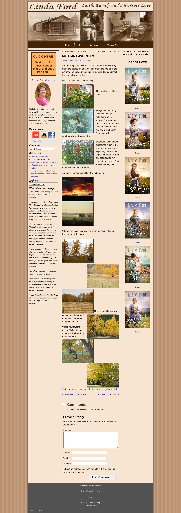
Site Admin (90, 497)
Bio (80, 45)
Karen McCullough (94, 503)
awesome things (86, 389)
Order (137, 153)
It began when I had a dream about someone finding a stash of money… (44, 174)
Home (67, 45)
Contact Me (112, 45)
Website (67, 463)
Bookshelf (94, 45)
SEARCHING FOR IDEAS (74, 51)
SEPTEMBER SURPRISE (107, 51)
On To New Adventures (40, 159)
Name (66, 452)
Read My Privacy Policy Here (44, 80)
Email (66, 458)
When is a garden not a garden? (44, 162)
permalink (112, 389)
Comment (68, 430)
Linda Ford (39, 510)
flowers (99, 389)
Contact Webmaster (90, 506)
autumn (74, 389)
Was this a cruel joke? (40, 156)
